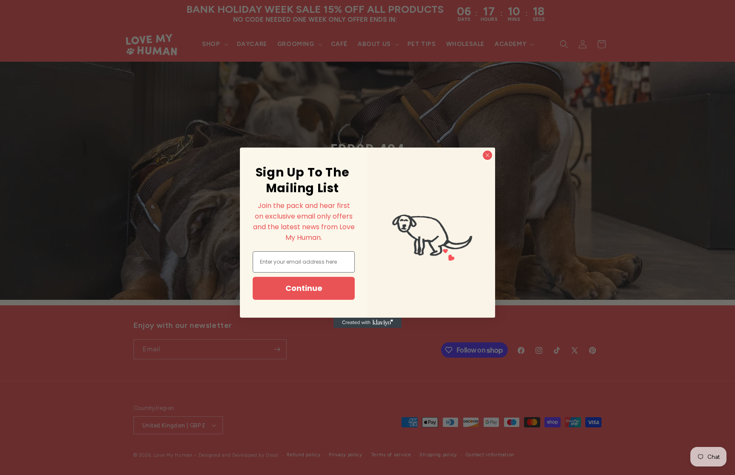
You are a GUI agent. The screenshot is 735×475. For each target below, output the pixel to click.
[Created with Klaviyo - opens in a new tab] (367, 323)
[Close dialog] (487, 155)
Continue (303, 288)
